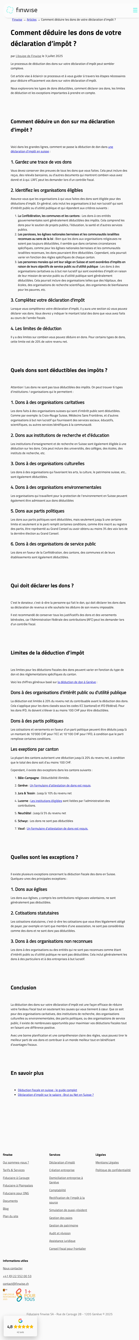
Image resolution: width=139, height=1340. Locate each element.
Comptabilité (57, 1190)
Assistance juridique (62, 1240)
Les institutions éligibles (46, 800)
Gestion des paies (60, 1217)
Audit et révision (60, 1233)
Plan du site (10, 1216)
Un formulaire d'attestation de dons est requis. (57, 828)
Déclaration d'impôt (62, 1162)
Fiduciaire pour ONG (16, 1193)
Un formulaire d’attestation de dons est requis (60, 785)
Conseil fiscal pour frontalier (67, 1248)
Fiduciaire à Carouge (16, 1177)
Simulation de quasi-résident (68, 1210)
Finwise (17, 19)
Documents (10, 1201)
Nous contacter (13, 1268)
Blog (6, 1208)
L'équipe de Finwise (28, 56)
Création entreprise (62, 1170)
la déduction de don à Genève (77, 682)
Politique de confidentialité (113, 1170)
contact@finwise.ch (16, 1283)
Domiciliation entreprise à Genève (66, 1180)
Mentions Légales (107, 1162)
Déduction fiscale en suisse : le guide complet (47, 1090)
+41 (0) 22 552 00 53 (17, 1276)
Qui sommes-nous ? (16, 1162)
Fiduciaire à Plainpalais (18, 1185)
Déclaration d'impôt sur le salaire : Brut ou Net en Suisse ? (56, 1094)
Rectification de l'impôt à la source (67, 1200)
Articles (32, 19)
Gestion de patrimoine (63, 1225)
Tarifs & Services (14, 1170)
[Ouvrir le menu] (135, 10)
